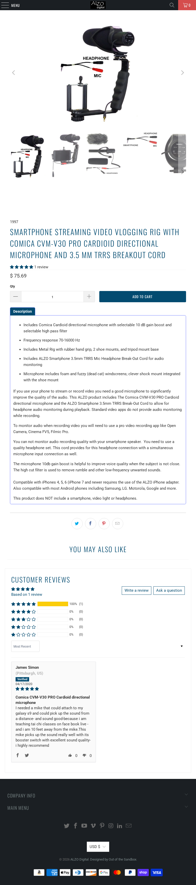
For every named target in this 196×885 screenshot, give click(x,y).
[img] (54, 689)
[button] (21, 267)
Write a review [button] (137, 590)
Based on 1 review (26, 594)
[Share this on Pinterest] (104, 523)
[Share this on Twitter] (77, 523)
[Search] (172, 5)
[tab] (22, 311)
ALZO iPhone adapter (160, 482)
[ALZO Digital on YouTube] (84, 826)
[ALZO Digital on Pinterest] (102, 826)
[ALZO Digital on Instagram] (111, 826)
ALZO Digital (79, 859)
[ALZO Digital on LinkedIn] (120, 826)
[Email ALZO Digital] (129, 826)
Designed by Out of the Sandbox (113, 859)
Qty (12, 286)
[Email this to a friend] (117, 523)
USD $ (95, 846)
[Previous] (14, 72)
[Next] (182, 72)
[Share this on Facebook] (90, 523)
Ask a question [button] (169, 590)
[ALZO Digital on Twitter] (67, 826)
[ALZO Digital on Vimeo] (93, 826)
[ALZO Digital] (98, 5)
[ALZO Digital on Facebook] (75, 826)
